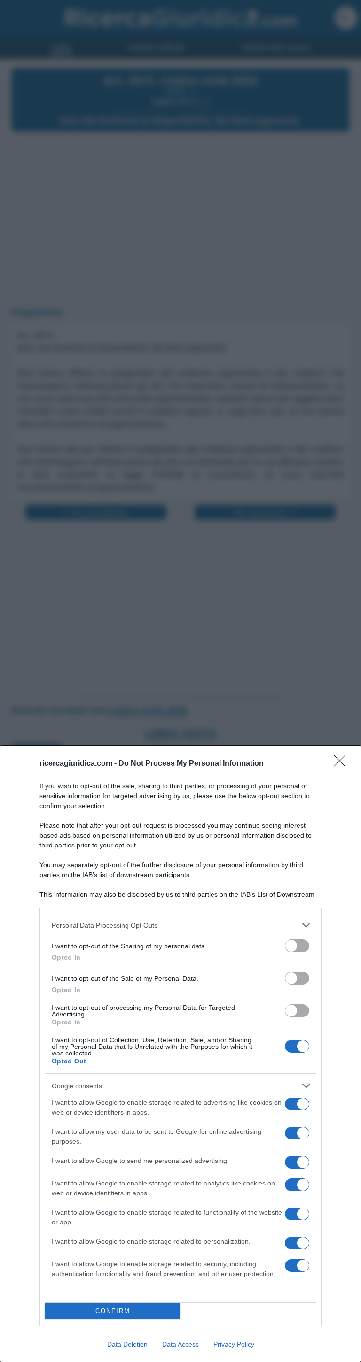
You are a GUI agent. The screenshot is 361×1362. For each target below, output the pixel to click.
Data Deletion (127, 1344)
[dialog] (180, 1054)
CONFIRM (112, 1311)
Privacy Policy (233, 1344)
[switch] (297, 945)
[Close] (343, 764)
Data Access (180, 1344)
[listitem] (180, 925)
